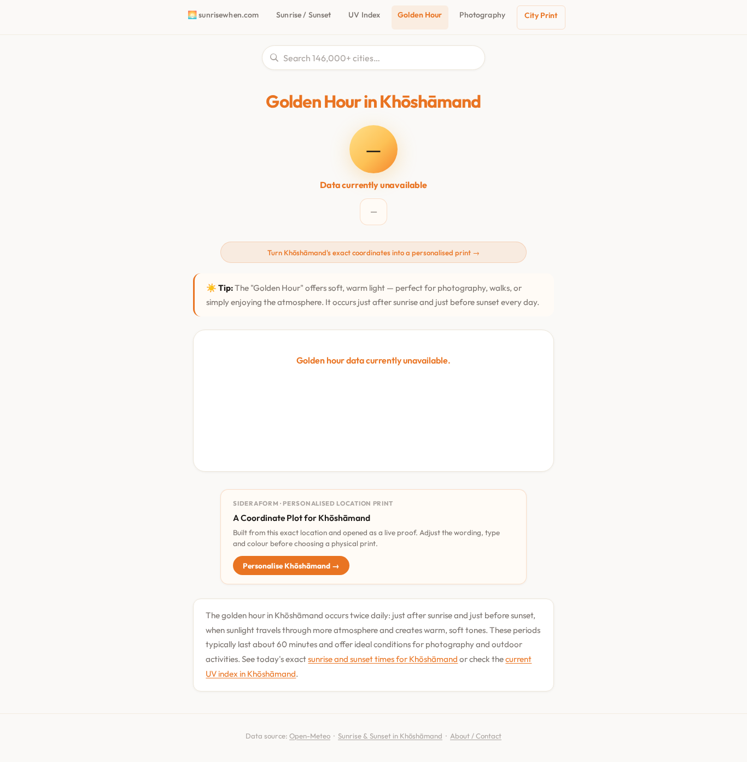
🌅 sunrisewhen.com (223, 15)
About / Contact (475, 735)
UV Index (364, 15)
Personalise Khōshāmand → (291, 566)
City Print (540, 15)
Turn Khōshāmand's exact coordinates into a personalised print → (373, 252)
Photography (482, 15)
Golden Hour (420, 15)
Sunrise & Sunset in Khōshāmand (390, 735)
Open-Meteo (309, 735)
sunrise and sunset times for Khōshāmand (383, 659)
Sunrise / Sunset (303, 15)
